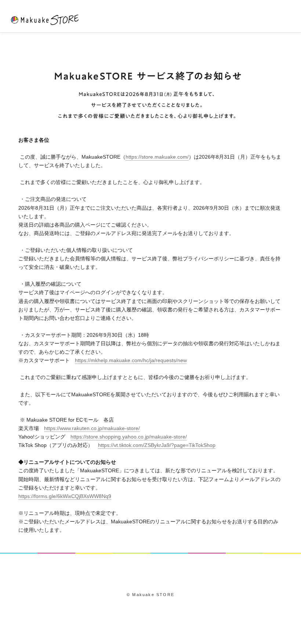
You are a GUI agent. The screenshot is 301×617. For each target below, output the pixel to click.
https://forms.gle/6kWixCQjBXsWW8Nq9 (64, 496)
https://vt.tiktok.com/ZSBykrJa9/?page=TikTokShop (156, 445)
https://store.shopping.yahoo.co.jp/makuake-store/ (128, 437)
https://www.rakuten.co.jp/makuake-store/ (92, 428)
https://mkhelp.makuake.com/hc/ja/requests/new (131, 360)
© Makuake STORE (150, 594)
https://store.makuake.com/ (157, 157)
